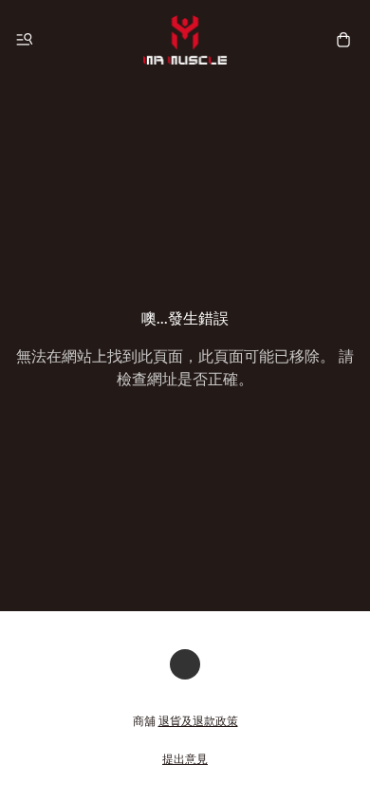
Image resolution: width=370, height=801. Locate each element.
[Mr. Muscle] (185, 40)
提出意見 (185, 759)
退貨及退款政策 (198, 721)
